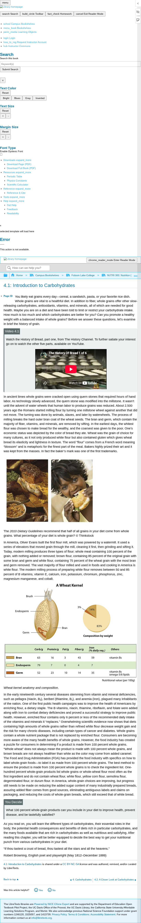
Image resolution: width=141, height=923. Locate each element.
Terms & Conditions (78, 914)
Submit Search (10, 69)
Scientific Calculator (17, 184)
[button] (12, 209)
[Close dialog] (2, 244)
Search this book (9, 58)
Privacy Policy (59, 914)
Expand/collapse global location (136, 274)
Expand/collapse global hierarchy (7, 275)
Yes (41, 890)
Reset (5, 92)
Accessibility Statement (102, 914)
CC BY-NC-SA (71, 864)
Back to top (10, 879)
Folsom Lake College (83, 275)
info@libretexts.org (41, 917)
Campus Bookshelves (47, 275)
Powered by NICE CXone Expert (52, 904)
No (54, 890)
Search (9, 268)
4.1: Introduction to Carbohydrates (23, 864)
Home (19, 275)
